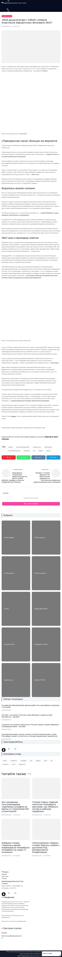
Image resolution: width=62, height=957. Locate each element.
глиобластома (37, 447)
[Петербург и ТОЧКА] (46, 644)
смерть (48, 450)
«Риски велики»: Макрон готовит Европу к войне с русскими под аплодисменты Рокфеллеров (45, 847)
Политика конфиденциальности (12, 936)
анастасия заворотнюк (22, 447)
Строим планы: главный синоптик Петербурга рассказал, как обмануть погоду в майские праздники (45, 807)
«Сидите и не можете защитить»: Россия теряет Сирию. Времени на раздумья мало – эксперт (30, 725)
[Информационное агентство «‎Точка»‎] (16, 5)
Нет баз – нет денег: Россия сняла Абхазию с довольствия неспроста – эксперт (27, 716)
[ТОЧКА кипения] (46, 538)
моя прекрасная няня (14, 450)
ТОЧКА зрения (7, 16)
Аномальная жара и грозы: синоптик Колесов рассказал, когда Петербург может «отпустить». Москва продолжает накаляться (29, 735)
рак (34, 450)
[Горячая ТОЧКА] (46, 680)
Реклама (4, 933)
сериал (41, 450)
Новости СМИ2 (47, 953)
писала (13, 416)
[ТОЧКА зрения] (16, 573)
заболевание (48, 447)
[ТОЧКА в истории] (46, 573)
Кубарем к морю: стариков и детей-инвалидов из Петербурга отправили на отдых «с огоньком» (15, 847)
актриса (10, 447)
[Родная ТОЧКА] (16, 644)
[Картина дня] (16, 680)
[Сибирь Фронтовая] (46, 609)
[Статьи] (16, 609)
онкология (27, 450)
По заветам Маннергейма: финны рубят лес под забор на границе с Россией (30, 706)
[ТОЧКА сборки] (16, 538)
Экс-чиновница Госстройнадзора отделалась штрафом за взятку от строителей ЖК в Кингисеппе (15, 807)
